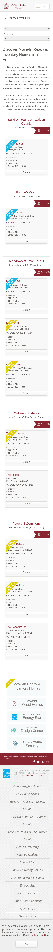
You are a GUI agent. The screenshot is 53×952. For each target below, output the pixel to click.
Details (26, 172)
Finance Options (27, 854)
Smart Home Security (28, 901)
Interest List (27, 862)
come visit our (32, 729)
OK (26, 944)
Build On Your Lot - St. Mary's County (27, 835)
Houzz (42, 761)
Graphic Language (34, 775)
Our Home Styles (27, 794)
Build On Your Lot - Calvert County (27, 805)
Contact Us (27, 908)
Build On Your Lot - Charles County (28, 820)
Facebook (34, 761)
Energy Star (27, 885)
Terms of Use (27, 916)
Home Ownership (27, 847)
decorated (32, 703)
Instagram (47, 761)
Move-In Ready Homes (28, 870)
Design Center (27, 893)
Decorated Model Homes (27, 877)
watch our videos (32, 716)
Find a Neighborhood (26, 786)
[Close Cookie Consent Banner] (50, 923)
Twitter (38, 761)
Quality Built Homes (14, 6)
